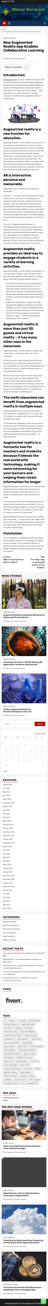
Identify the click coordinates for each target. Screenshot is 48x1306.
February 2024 (8, 825)
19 (18, 756)
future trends (24, 1065)
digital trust (8, 1061)
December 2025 (8, 803)
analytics (12, 1020)
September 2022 (9, 887)
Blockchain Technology (11, 929)
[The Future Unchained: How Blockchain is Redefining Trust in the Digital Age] (24, 1266)
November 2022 (8, 879)
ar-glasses (22, 1020)
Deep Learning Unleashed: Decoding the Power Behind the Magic (22, 1147)
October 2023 (8, 839)
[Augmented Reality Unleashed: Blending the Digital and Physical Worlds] (24, 594)
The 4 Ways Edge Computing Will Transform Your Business (38, 562)
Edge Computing (9, 936)
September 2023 (9, 843)
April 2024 (6, 817)
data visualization (37, 1046)
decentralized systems (12, 1054)
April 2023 (6, 861)
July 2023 (6, 850)
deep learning (9, 1057)
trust (22, 1083)
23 (42, 756)
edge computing (21, 1061)
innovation (28, 1068)
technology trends (10, 1083)
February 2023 (8, 868)
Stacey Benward (20, 58)
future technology (10, 1065)
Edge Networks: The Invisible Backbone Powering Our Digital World (21, 1194)
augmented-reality (28, 1024)
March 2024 (7, 821)
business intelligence (28, 1032)
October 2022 (8, 883)
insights (38, 1068)
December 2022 (8, 876)
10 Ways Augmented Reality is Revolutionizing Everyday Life (17, 710)
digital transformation (24, 1057)
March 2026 (7, 799)
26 (18, 760)
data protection (9, 1046)
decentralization (10, 1050)
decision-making (29, 1054)
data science (22, 1046)
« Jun (5, 771)
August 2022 (7, 890)
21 (30, 756)
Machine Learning (9, 940)
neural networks (25, 1072)
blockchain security (10, 1032)
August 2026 (7, 785)
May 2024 (6, 814)
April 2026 (6, 796)
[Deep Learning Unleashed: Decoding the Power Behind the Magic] (24, 1125)
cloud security (9, 1039)
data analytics (27, 1043)
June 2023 (6, 854)
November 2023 (8, 836)
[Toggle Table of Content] (25, 67)
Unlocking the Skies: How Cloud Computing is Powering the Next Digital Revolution (23, 1241)
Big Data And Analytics (11, 925)
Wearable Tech (32, 1083)
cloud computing (31, 1035)
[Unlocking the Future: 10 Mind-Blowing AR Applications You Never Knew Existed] (24, 641)
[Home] (4, 23)
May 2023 (6, 857)
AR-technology (34, 1020)
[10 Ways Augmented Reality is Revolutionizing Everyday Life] (24, 688)
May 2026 (6, 792)
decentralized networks (27, 1050)
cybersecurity (36, 1039)
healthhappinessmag (11, 1098)
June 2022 (6, 898)
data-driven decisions (11, 1043)
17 (6, 756)
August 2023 (7, 847)
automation (8, 1028)
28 (30, 760)
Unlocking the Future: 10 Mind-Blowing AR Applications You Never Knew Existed (22, 663)
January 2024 (8, 828)
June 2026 (6, 788)
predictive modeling (28, 1076)
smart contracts (20, 1080)
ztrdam (5, 1100)
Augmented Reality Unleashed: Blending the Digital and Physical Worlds (24, 616)
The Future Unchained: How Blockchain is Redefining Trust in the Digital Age (22, 1288)
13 (24, 751)
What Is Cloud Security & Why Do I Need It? (13, 559)
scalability (7, 1080)
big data (18, 1028)
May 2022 (6, 901)
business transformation (12, 1035)
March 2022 (7, 908)
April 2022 (6, 905)
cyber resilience (22, 1039)
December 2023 (8, 832)
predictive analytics (11, 1076)
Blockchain (28, 1028)
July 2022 (6, 894)
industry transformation (12, 1068)
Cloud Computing (9, 933)
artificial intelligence (11, 1024)
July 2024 (6, 810)
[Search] (44, 23)
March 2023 (7, 865)
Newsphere (27, 1303)
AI (4, 1020)
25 (12, 760)
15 (36, 751)
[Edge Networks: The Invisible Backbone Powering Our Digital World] (24, 1172)
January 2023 (8, 872)
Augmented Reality (9, 38)
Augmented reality (10, 80)
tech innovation (34, 1080)
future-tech (34, 1061)
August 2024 (7, 806)
